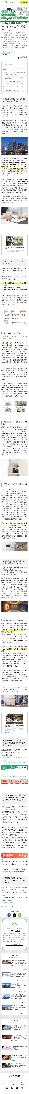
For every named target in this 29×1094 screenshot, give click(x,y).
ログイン (14, 1082)
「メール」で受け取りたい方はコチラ (13, 776)
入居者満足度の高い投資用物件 (12, 90)
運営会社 (23, 1082)
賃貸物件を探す (7, 903)
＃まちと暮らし (11, 906)
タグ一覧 (23, 1080)
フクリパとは (4, 1082)
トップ (2, 1080)
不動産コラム (24, 1084)
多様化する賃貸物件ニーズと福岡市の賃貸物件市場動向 (14, 69)
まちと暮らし (5, 54)
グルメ (13, 1059)
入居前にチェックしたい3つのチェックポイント (14, 72)
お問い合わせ (15, 1084)
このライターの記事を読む (14, 944)
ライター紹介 (15, 1080)
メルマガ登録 (25, 2)
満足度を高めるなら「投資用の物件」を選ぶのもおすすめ (14, 87)
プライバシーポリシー (6, 1084)
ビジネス (13, 1031)
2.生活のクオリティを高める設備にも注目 (14, 81)
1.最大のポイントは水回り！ (11, 74)
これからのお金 (5, 52)
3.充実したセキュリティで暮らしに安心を (14, 84)
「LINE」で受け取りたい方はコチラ (12, 762)
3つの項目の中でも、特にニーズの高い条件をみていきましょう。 (15, 77)
